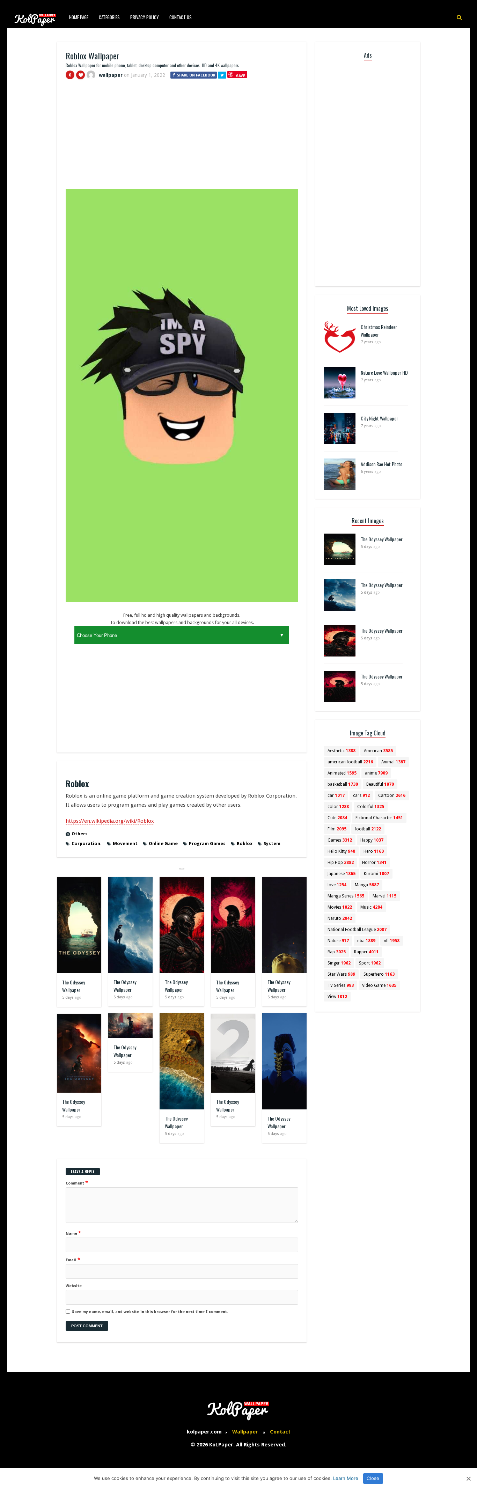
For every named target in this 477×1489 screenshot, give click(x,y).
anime (376, 773)
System (272, 843)
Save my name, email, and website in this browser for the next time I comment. (150, 1312)
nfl (391, 940)
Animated (342, 773)
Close (373, 1478)
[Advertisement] (182, 137)
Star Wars (341, 974)
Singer (339, 963)
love (337, 884)
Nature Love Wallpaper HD (384, 372)
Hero (374, 851)
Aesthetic (341, 750)
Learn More (345, 1478)
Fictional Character (379, 817)
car (336, 795)
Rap (337, 951)
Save (240, 75)
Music (371, 907)
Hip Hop (341, 862)
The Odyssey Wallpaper (73, 985)
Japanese (341, 873)
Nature (338, 940)
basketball (343, 784)
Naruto (340, 918)
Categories (109, 17)
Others (80, 833)
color (338, 806)
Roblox (244, 843)
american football (350, 762)
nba (366, 940)
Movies (340, 907)
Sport (370, 963)
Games (340, 840)
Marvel (384, 896)
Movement (125, 843)
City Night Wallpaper (379, 418)
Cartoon (391, 795)
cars (361, 795)
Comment (77, 1183)
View (337, 996)
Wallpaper (245, 1432)
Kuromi (376, 873)
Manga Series (346, 896)
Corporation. (87, 843)
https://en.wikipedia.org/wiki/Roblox (110, 821)
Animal (393, 762)
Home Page (78, 17)
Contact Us (180, 17)
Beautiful (380, 784)
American (378, 750)
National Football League (357, 929)
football (368, 829)
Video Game (379, 985)
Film (337, 829)
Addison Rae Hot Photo (381, 464)
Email (73, 1259)
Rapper (366, 951)
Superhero (379, 974)
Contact (280, 1432)
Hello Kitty (341, 851)
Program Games (207, 843)
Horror (374, 862)
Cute (337, 817)
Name (73, 1233)
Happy (371, 840)
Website (74, 1286)
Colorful (370, 806)
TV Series (341, 985)
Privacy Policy (144, 17)
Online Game (163, 843)
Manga (367, 884)
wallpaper (111, 75)
